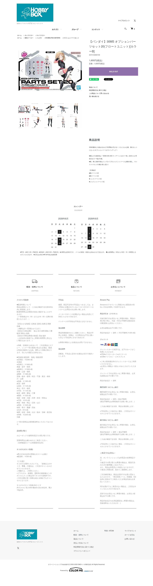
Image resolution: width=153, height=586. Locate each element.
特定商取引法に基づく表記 (97, 90)
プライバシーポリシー (82, 551)
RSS (106, 530)
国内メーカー (29, 38)
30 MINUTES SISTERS (52, 38)
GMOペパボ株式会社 (84, 564)
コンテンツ (96, 29)
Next (78, 70)
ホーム (19, 35)
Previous (22, 70)
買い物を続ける (94, 96)
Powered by (64, 570)
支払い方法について (81, 543)
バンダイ (39, 38)
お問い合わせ (130, 539)
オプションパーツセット (71, 38)
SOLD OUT (113, 71)
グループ (75, 29)
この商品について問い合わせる (99, 93)
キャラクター (29, 35)
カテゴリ (55, 29)
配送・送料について (81, 535)
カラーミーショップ (54, 564)
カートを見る (130, 535)
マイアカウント (124, 20)
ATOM (111, 530)
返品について (93, 87)
